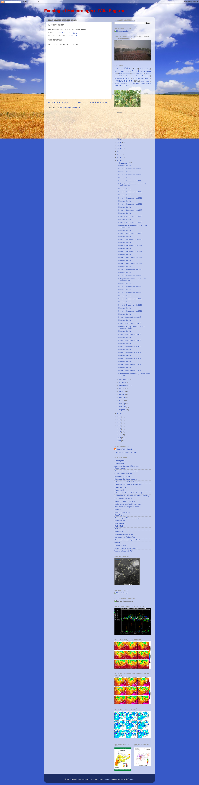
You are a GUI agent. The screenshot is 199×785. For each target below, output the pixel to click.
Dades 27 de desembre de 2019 (130, 198)
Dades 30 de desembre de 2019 (130, 175)
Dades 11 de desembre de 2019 (130, 305)
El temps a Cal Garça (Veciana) (125, 479)
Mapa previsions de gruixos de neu (127, 507)
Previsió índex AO (120, 545)
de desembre (124, 163)
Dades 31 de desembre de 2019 (130, 169)
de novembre (124, 379)
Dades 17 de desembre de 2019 (130, 263)
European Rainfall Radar (123, 498)
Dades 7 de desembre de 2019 (129, 334)
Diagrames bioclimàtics (122, 476)
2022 (119, 151)
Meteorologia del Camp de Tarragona (128, 518)
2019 (119, 160)
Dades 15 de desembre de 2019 (130, 276)
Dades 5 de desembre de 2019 (129, 346)
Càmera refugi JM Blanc (123, 474)
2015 (119, 422)
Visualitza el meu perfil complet (125, 452)
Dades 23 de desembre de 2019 (130, 222)
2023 (119, 148)
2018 (119, 413)
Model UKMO (119, 531)
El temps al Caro (120, 490)
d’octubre (122, 382)
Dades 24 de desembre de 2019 (130, 216)
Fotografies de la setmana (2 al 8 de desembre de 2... (131, 327)
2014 (119, 425)
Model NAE (118, 529)
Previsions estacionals (140, 78)
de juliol (122, 391)
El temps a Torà (120, 487)
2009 (119, 441)
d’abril (121, 400)
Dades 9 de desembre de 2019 (129, 317)
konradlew (107, 779)
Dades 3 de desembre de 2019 (129, 358)
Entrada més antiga (99, 102)
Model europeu (120, 523)
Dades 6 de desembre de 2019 (129, 340)
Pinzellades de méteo (121, 78)
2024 (119, 145)
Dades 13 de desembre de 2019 (130, 293)
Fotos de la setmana (141, 71)
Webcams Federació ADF (123, 551)
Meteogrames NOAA (122, 512)
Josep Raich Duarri (124, 449)
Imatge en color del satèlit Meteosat (127, 504)
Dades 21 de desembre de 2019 (130, 239)
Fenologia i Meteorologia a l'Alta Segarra (84, 10)
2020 (119, 157)
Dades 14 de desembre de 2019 (130, 287)
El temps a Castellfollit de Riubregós (127, 482)
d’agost (122, 388)
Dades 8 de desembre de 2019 (129, 323)
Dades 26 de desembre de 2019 (130, 204)
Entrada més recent (58, 102)
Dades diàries (122, 68)
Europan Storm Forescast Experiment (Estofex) (131, 496)
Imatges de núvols (124, 73)
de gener (122, 410)
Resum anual (144, 81)
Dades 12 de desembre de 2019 (130, 299)
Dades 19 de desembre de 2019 (130, 251)
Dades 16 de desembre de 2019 (130, 270)
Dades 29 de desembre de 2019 (130, 181)
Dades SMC (144, 69)
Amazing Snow (119, 461)
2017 (119, 416)
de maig (122, 397)
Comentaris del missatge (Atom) (71, 107)
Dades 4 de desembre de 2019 (129, 352)
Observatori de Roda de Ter (124, 537)
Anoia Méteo (119, 463)
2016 (119, 419)
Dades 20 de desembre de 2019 (130, 245)
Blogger (131, 779)
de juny (122, 394)
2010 (119, 438)
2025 (119, 142)
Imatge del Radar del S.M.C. (124, 501)
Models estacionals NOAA (123, 534)
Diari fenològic (120, 71)
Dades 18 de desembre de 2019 (130, 257)
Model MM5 (118, 526)
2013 (119, 429)
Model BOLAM (119, 520)
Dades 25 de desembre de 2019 (130, 210)
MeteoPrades (119, 515)
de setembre (124, 385)
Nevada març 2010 (132, 76)
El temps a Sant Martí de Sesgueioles (128, 484)
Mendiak (117, 509)
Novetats (145, 76)
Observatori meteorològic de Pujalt (127, 540)
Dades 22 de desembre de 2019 (130, 233)
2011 (119, 435)
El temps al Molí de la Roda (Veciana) (128, 493)
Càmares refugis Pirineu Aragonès (126, 471)
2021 (119, 154)
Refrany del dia (72, 35)
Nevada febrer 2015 (138, 73)
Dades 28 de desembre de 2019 (130, 192)
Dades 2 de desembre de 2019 (129, 364)
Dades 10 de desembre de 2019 (130, 311)
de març (122, 404)
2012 (119, 432)
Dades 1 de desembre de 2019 (129, 370)
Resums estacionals (120, 83)
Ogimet (117, 543)
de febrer (122, 407)
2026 (119, 139)
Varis (127, 85)
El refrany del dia (124, 166)
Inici (79, 102)
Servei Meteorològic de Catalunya (126, 548)
